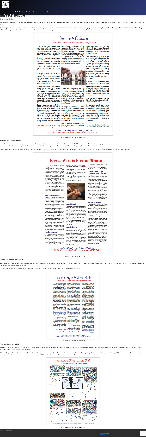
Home (1, 12)
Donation (28, 12)
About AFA (8, 12)
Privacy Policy (47, 12)
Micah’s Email (18, 12)
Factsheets (36, 12)
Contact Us (55, 12)
